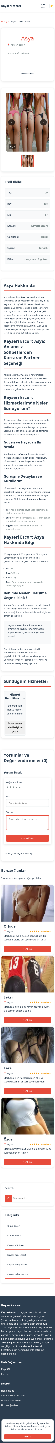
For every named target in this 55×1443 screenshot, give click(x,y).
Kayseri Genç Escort (17, 1264)
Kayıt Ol (5, 1369)
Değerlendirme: (14, 782)
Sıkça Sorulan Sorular (13, 1395)
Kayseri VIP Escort (16, 1245)
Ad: (8, 796)
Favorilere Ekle (27, 74)
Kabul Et (27, 1437)
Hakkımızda (7, 1390)
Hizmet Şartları (9, 1405)
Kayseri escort (11, 6)
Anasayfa (5, 21)
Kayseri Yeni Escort (16, 1255)
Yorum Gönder (27, 838)
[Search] (8, 1198)
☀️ (51, 6)
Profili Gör (27, 949)
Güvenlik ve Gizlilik (11, 1400)
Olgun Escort (13, 1225)
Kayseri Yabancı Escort (18, 1274)
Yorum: (10, 812)
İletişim (5, 1374)
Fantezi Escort (14, 1235)
